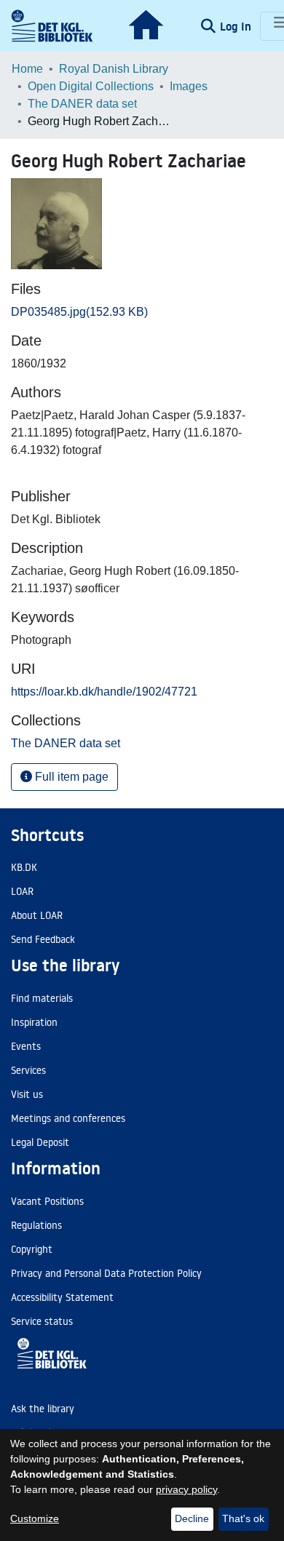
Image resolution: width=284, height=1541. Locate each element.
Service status (42, 1321)
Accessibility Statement (62, 1297)
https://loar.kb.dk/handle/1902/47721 (104, 691)
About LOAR (37, 915)
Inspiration (34, 1022)
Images (189, 86)
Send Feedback (43, 939)
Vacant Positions (47, 1201)
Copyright (31, 1249)
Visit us (27, 1094)
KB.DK (24, 867)
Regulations (36, 1225)
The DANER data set (82, 103)
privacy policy (186, 1489)
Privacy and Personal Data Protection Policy (106, 1273)
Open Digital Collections (91, 86)
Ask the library (42, 1408)
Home (27, 69)
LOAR (22, 891)
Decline (192, 1518)
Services (28, 1070)
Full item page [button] (70, 776)
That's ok (243, 1518)
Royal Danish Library (113, 69)
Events (26, 1046)
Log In (237, 26)
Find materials (42, 998)
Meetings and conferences (68, 1118)
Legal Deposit (40, 1142)
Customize (34, 1518)
